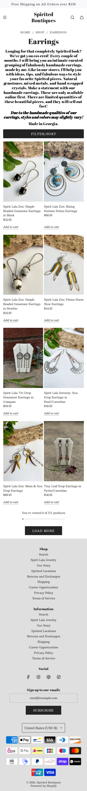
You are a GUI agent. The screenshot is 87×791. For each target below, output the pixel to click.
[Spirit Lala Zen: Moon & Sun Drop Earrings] (23, 451)
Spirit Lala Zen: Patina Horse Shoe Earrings (64, 301)
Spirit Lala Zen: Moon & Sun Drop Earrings (22, 488)
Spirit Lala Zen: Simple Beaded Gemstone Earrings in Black (22, 211)
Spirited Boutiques (43, 17)
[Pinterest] (48, 677)
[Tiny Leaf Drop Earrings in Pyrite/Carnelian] (64, 451)
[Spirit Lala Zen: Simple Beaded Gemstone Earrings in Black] (23, 171)
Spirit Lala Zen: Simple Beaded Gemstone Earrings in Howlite (22, 304)
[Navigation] (4, 17)
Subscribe (43, 710)
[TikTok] (58, 677)
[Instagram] (38, 677)
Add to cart (10, 227)
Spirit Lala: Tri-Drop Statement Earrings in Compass (18, 397)
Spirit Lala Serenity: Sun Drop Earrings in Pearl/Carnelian (61, 397)
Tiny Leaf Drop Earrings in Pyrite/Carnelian (62, 488)
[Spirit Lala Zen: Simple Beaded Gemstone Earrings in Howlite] (23, 265)
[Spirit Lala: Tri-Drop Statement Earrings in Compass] (23, 358)
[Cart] (81, 17)
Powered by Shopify (44, 786)
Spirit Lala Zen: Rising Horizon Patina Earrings (60, 208)
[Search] (72, 17)
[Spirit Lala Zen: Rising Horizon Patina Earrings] (64, 171)
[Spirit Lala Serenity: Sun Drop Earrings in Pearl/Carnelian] (64, 358)
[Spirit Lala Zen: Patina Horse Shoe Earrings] (64, 265)
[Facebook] (28, 677)
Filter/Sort (43, 133)
